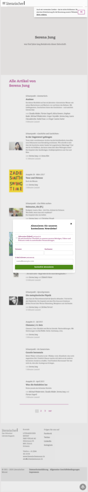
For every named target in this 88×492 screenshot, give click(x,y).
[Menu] (4, 4)
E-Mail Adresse (24, 257)
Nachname (48, 249)
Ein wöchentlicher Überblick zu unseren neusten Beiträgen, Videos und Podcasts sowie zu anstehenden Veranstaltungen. (44, 238)
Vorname (18, 249)
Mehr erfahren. (41, 15)
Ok (81, 12)
